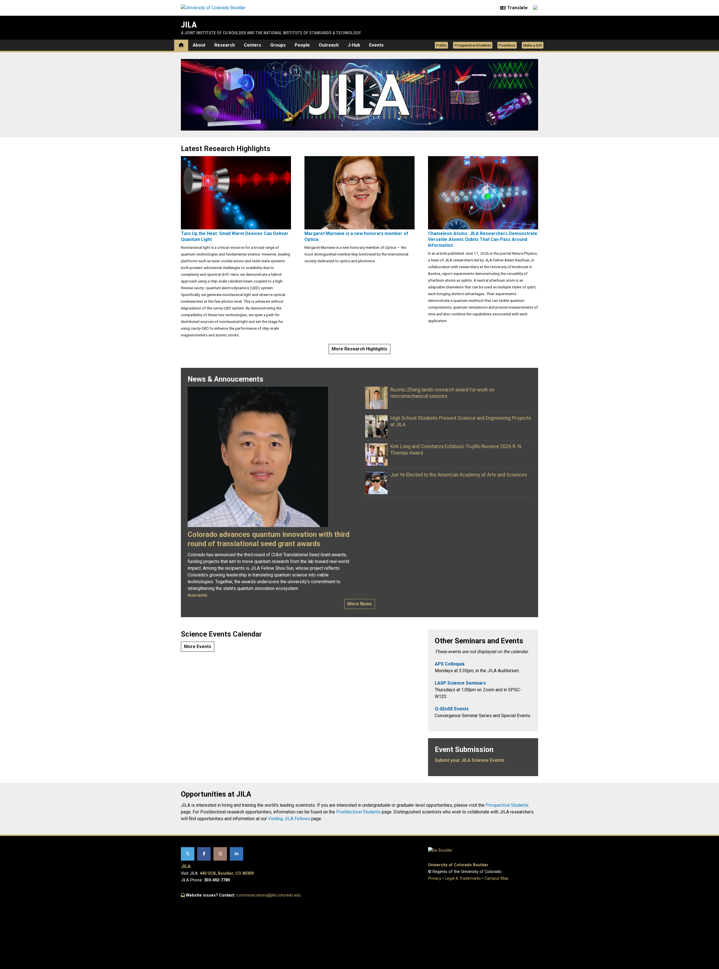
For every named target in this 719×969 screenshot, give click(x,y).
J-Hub (354, 45)
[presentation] (236, 192)
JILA (189, 24)
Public (441, 45)
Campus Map (496, 878)
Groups (278, 45)
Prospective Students (472, 45)
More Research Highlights (359, 349)
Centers (252, 45)
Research (224, 45)
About (199, 45)
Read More (197, 596)
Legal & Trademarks (463, 878)
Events (376, 45)
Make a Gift (532, 45)
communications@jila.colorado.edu (268, 895)
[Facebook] (204, 854)
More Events (197, 646)
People (302, 45)
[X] (187, 854)
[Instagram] (220, 854)
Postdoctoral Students (358, 812)
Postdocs (507, 45)
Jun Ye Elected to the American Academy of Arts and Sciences (458, 475)
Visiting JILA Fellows (289, 818)
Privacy (434, 878)
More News (359, 604)
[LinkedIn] (236, 854)
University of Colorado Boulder (458, 865)
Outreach (329, 45)
